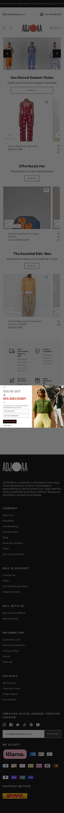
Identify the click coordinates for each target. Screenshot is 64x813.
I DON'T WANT (7, 425)
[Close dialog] (62, 387)
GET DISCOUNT (10, 421)
